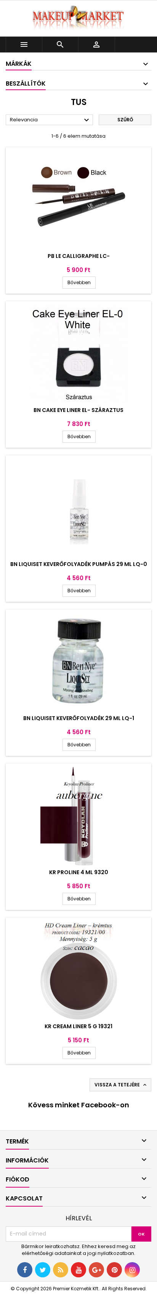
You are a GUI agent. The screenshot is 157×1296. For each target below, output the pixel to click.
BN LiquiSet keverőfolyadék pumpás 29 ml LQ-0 (78, 564)
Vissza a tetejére (121, 1084)
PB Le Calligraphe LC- (79, 256)
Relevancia (50, 120)
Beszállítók (26, 83)
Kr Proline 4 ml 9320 (78, 872)
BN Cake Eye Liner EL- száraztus (78, 410)
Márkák (19, 63)
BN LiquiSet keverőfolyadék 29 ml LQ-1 (78, 718)
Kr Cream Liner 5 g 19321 (78, 1026)
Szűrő (125, 119)
